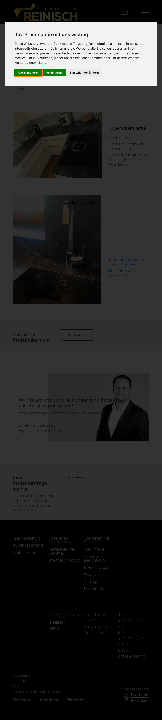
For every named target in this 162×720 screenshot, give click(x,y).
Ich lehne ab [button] (54, 72)
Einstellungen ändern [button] (84, 72)
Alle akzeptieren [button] (28, 72)
